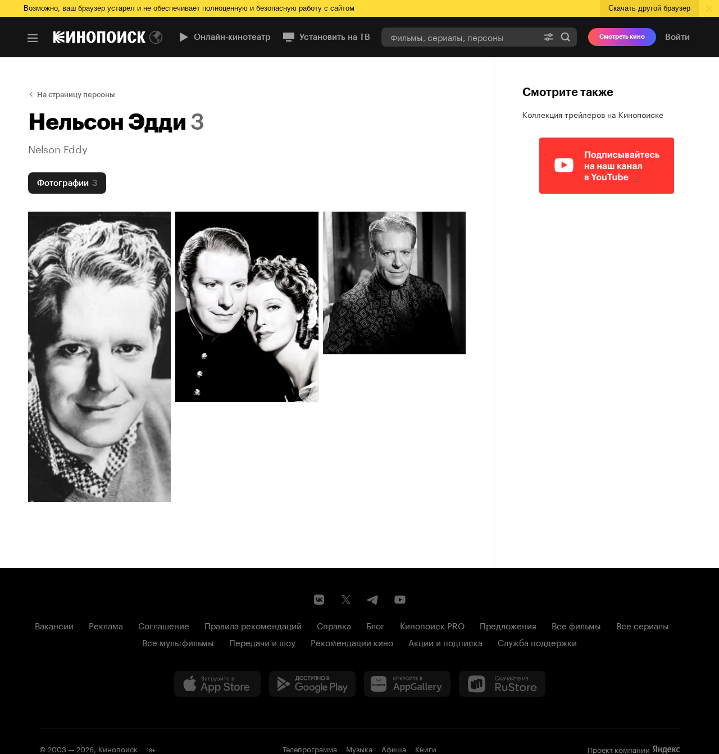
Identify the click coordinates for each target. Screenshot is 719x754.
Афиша (393, 748)
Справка (334, 625)
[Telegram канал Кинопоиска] (373, 599)
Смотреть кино (622, 36)
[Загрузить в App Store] (217, 684)
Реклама (106, 625)
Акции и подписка (445, 641)
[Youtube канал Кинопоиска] (400, 599)
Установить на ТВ (334, 37)
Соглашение (163, 625)
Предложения (508, 625)
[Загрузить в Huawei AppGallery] (407, 684)
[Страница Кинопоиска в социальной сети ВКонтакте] (319, 599)
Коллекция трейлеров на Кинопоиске (592, 114)
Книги (425, 748)
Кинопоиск (118, 748)
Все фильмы (576, 625)
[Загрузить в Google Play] (312, 684)
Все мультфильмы (178, 641)
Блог (375, 625)
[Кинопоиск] (99, 37)
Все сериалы (642, 625)
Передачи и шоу (262, 641)
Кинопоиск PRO (432, 625)
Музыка (359, 748)
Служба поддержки (537, 641)
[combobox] (459, 37)
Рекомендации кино (352, 641)
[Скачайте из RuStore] (502, 684)
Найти (565, 37)
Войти (677, 37)
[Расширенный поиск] (548, 37)
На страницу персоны (76, 94)
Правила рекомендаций (253, 625)
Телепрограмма (310, 748)
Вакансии (54, 625)
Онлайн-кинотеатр (232, 37)
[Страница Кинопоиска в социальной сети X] (346, 599)
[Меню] (32, 38)
